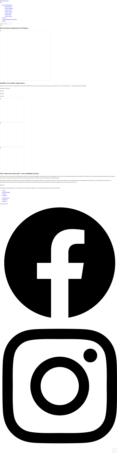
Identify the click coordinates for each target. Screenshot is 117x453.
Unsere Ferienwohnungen (7, 4)
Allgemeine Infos (8, 6)
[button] (58, 2)
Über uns (4, 17)
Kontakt (4, 21)
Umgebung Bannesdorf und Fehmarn (9, 19)
